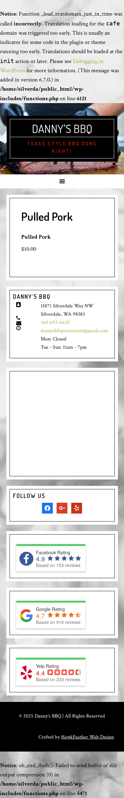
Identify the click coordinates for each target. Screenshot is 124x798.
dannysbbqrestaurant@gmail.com (74, 330)
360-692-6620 (55, 322)
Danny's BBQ (62, 128)
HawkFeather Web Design (87, 737)
